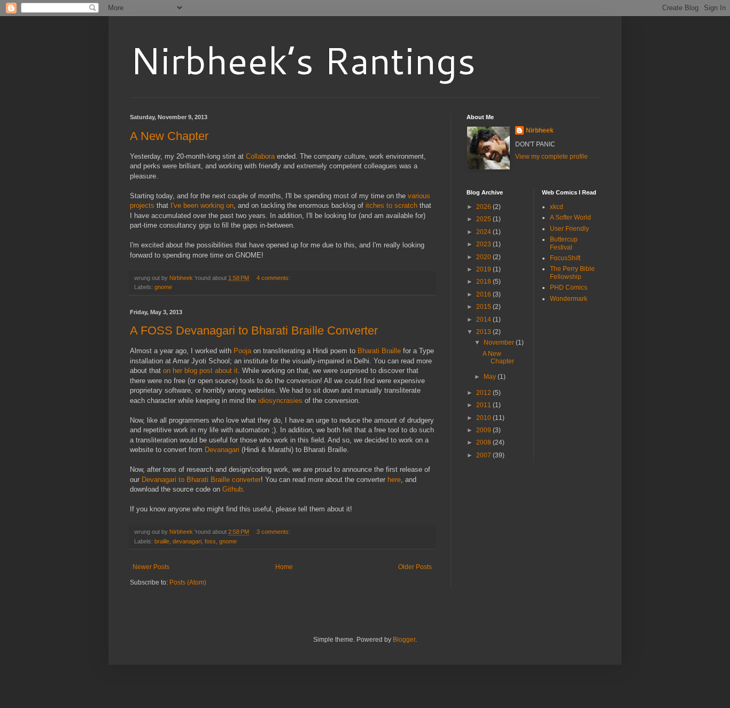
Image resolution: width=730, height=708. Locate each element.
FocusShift (565, 258)
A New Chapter (169, 136)
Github (232, 489)
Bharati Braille (379, 351)
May (491, 376)
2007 (484, 455)
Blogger (404, 639)
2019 (484, 269)
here (394, 480)
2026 (484, 207)
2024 (484, 232)
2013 (484, 332)
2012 (484, 392)
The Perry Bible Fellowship (572, 272)
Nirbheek (540, 130)
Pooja (242, 351)
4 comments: (274, 278)
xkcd (556, 207)
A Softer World (570, 217)
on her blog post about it (200, 371)
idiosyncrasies (280, 400)
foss (210, 541)
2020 (484, 257)
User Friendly (569, 228)
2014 (484, 319)
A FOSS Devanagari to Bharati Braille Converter (254, 330)
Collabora (260, 156)
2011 (484, 405)
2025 (484, 219)
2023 (484, 244)
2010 (484, 418)
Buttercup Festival (564, 243)
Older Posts (415, 567)
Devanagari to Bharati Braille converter (201, 480)
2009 (484, 430)
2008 (484, 442)
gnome (163, 287)
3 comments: (274, 531)
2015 (484, 306)
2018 (484, 281)
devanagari (187, 541)
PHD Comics (568, 287)
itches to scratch (391, 205)
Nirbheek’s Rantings (303, 60)
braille (161, 541)
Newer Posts (151, 567)
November (500, 342)
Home (284, 567)
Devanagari (222, 450)
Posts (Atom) (187, 582)
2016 (484, 294)
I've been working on (202, 205)
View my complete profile (551, 156)
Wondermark (568, 298)
